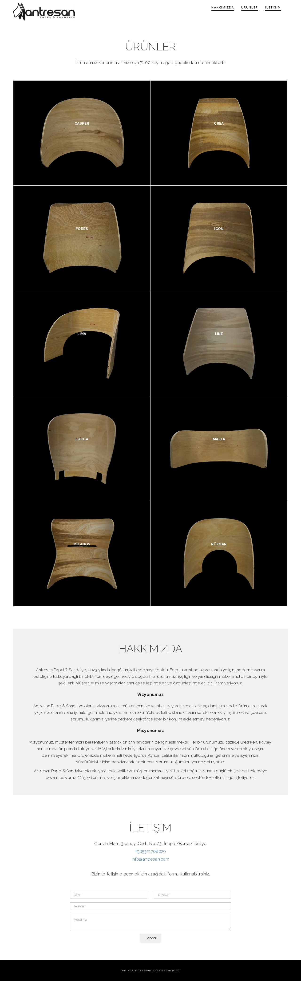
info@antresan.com (150, 859)
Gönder (150, 938)
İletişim (273, 7)
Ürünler (249, 7)
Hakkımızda (222, 7)
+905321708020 (150, 851)
